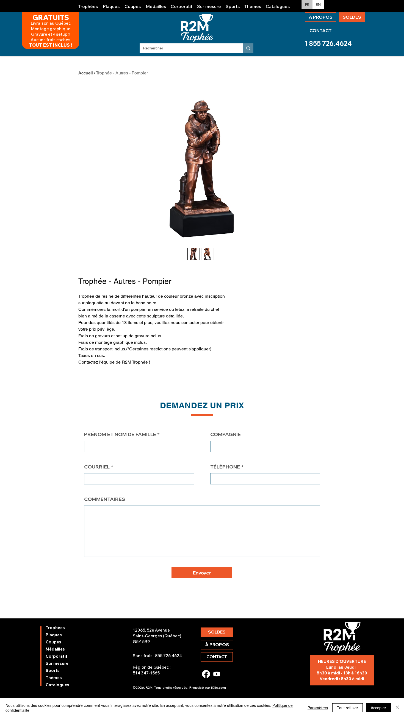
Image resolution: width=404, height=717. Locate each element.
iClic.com (218, 687)
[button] (88, 4)
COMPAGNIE (225, 434)
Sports (53, 670)
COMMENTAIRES (104, 499)
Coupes (53, 642)
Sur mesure (57, 663)
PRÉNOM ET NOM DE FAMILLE (120, 434)
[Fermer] (397, 708)
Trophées (55, 627)
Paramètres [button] (318, 707)
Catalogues (57, 684)
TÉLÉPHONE (225, 466)
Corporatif (56, 656)
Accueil (85, 73)
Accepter (378, 707)
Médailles (55, 649)
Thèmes (54, 677)
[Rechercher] (248, 48)
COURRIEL (97, 466)
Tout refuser (347, 707)
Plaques (54, 634)
